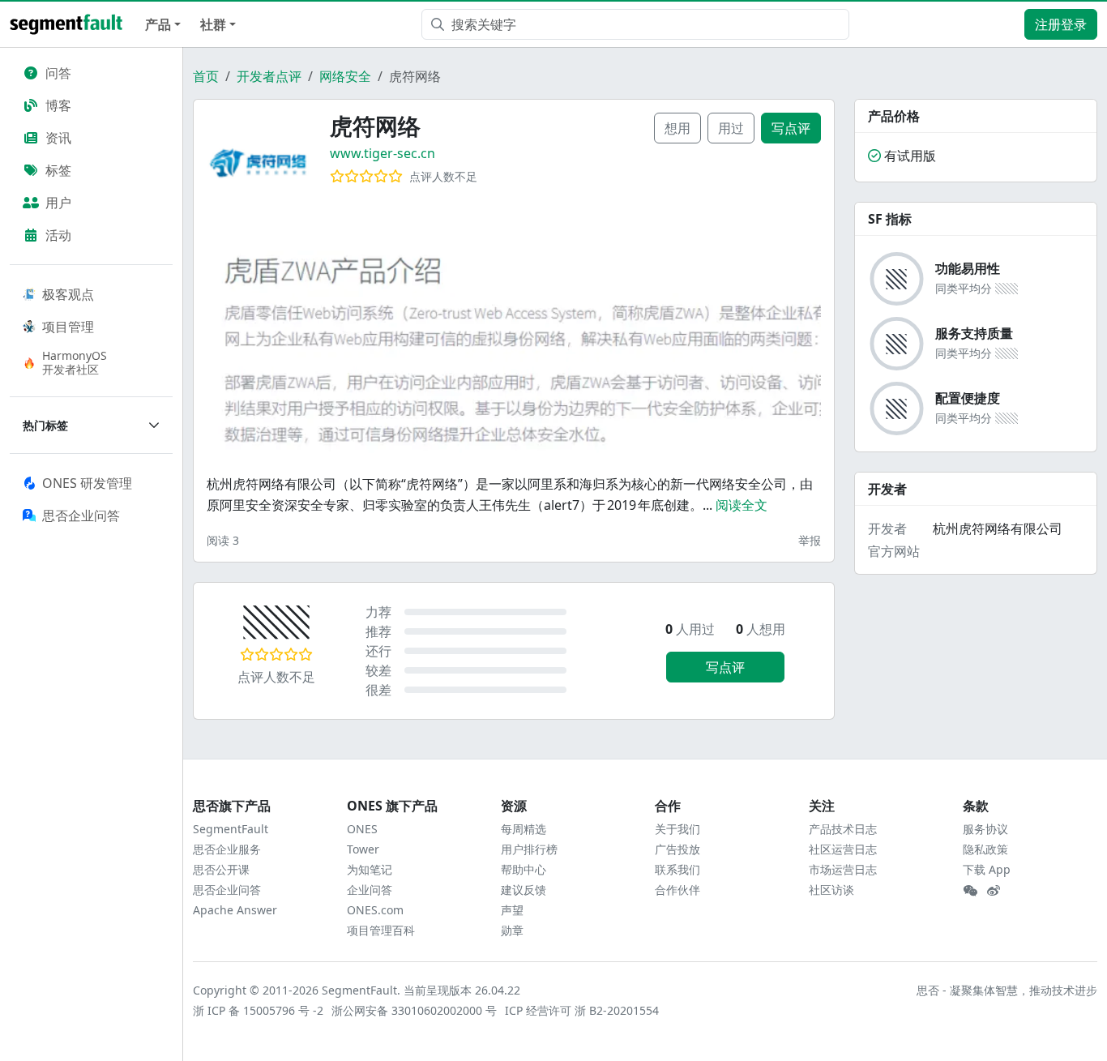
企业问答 (369, 889)
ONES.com (375, 910)
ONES (362, 828)
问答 (58, 73)
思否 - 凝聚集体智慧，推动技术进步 (1007, 990)
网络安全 (345, 76)
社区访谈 (831, 889)
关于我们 (677, 828)
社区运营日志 (843, 849)
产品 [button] (158, 24)
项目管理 (68, 327)
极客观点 (68, 294)
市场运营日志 (843, 869)
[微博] (993, 891)
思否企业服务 (227, 849)
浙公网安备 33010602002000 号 (414, 1010)
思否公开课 (221, 869)
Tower (363, 849)
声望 (512, 910)
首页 (206, 76)
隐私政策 (985, 849)
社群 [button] (213, 24)
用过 (731, 128)
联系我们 (677, 869)
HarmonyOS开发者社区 (74, 362)
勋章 (512, 930)
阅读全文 (741, 505)
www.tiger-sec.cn (382, 153)
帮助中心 (523, 869)
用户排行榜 (529, 849)
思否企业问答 (227, 889)
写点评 (790, 128)
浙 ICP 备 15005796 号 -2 (259, 1010)
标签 (58, 170)
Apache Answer (235, 910)
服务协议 (985, 828)
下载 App (987, 869)
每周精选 (523, 828)
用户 (58, 203)
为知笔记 (369, 869)
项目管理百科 (381, 930)
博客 (58, 105)
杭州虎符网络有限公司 (997, 528)
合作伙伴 (677, 889)
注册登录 (1061, 24)
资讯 (58, 138)
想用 (677, 128)
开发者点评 (269, 76)
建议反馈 (523, 889)
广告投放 (677, 849)
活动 (58, 235)
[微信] (970, 891)
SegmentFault (230, 828)
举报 (809, 540)
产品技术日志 (843, 828)
